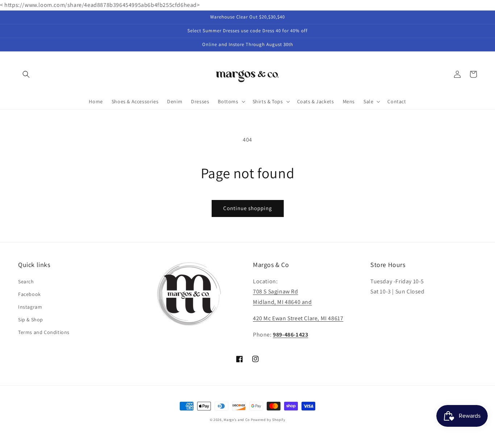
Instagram (30, 307)
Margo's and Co (237, 419)
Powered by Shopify (268, 419)
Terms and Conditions (44, 332)
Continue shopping (247, 208)
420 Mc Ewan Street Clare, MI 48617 (298, 318)
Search (26, 281)
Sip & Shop (30, 319)
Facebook (29, 294)
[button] (26, 74)
